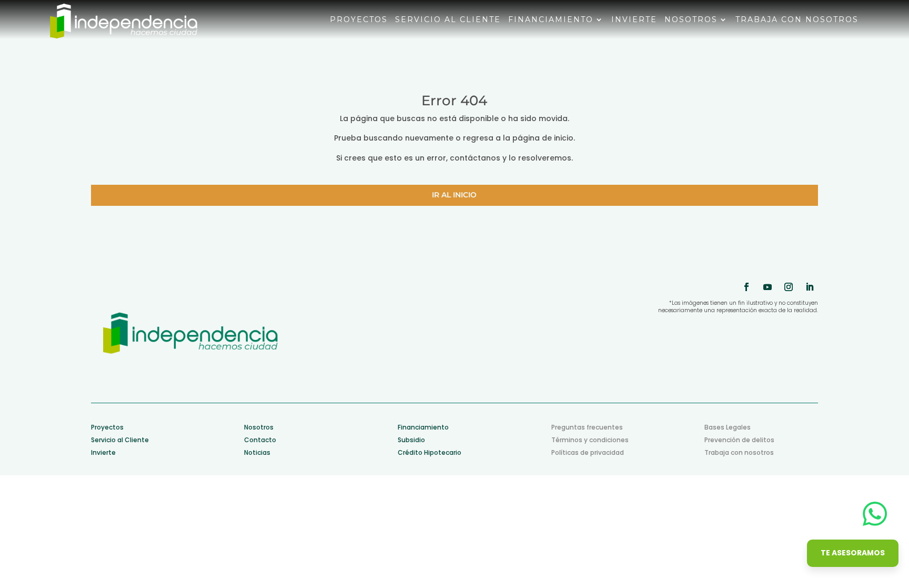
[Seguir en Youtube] (767, 286)
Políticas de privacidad (587, 452)
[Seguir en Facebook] (746, 286)
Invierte (634, 20)
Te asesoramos (853, 552)
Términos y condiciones (590, 439)
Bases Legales (727, 427)
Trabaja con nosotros (796, 20)
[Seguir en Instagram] (788, 286)
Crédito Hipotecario (429, 452)
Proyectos (359, 20)
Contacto (260, 439)
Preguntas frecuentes (587, 427)
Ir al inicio (454, 195)
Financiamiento (550, 20)
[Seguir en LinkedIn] (809, 286)
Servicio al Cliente (120, 439)
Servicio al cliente (448, 20)
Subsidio (411, 439)
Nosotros (691, 20)
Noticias (257, 452)
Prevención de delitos (739, 439)
